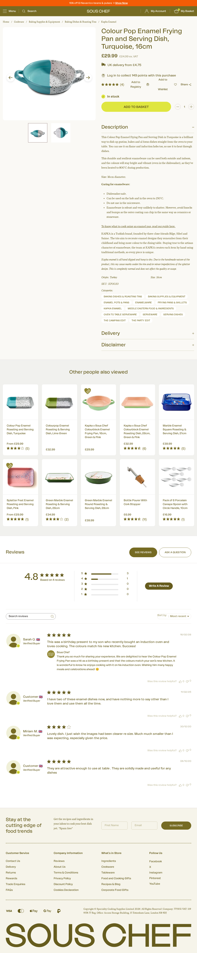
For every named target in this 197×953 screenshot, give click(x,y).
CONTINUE (136, 508)
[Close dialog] (168, 443)
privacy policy (156, 519)
